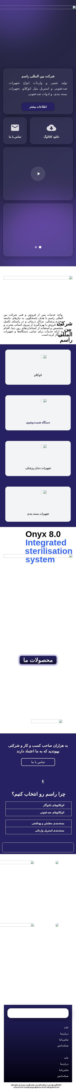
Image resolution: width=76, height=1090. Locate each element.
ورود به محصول (36, 698)
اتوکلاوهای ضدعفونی (52, 812)
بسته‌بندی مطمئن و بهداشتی (48, 823)
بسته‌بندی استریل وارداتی (49, 830)
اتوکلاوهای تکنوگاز (53, 805)
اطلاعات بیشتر (38, 106)
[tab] (38, 805)
